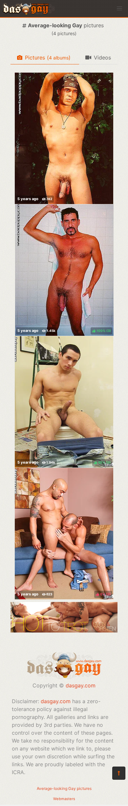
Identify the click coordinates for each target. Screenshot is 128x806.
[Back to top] (118, 773)
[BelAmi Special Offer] (64, 630)
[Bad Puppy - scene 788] (64, 138)
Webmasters (64, 798)
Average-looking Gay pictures (64, 788)
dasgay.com (81, 685)
